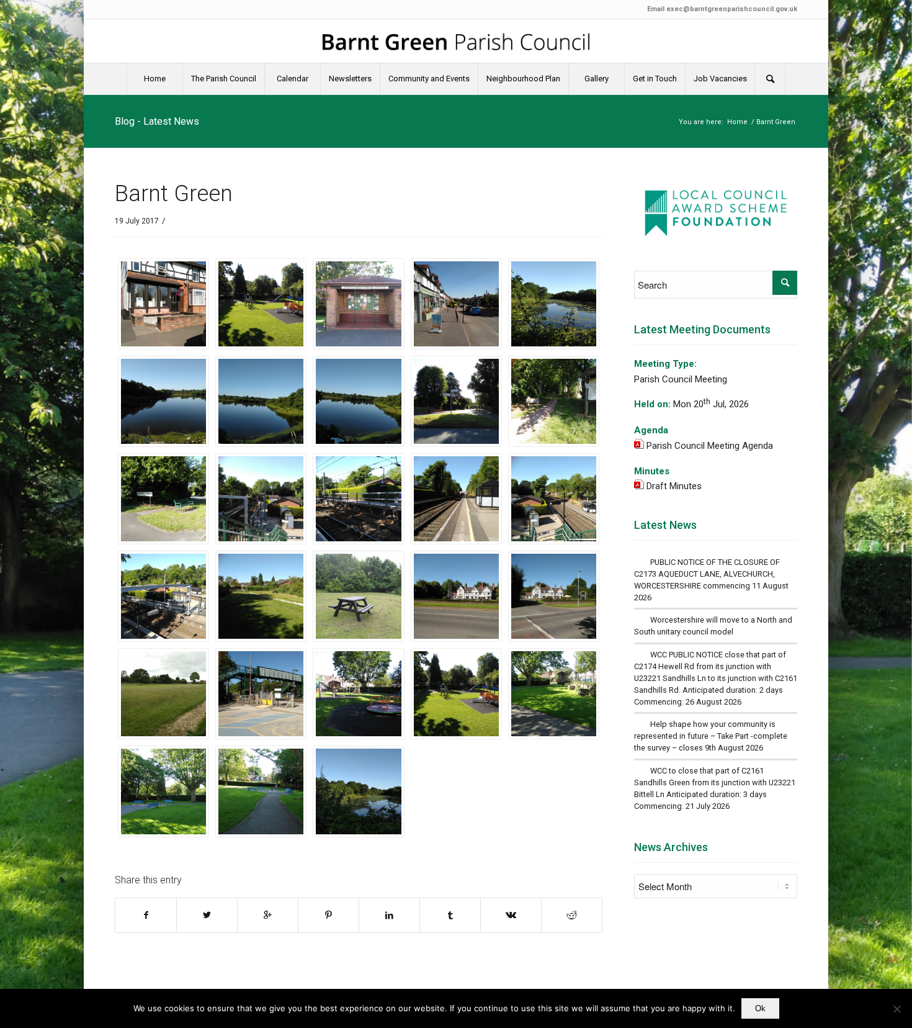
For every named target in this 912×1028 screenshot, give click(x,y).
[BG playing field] (260, 596)
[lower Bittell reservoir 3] (163, 401)
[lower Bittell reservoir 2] (260, 401)
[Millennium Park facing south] (553, 693)
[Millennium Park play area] (358, 693)
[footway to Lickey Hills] (553, 401)
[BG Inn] (456, 596)
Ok (760, 1008)
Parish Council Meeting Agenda (709, 445)
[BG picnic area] (358, 596)
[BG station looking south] (553, 498)
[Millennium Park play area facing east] (260, 303)
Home (737, 122)
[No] (896, 1009)
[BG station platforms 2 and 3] (260, 498)
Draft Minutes (674, 486)
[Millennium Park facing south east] (163, 791)
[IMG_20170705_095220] (358, 303)
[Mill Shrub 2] (358, 791)
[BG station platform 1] (456, 498)
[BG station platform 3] (358, 498)
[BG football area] (163, 693)
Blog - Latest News (157, 121)
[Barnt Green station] (260, 693)
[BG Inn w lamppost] (553, 596)
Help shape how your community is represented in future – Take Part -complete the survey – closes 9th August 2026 (710, 735)
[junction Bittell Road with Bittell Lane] (456, 401)
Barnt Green (174, 194)
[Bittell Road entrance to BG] (163, 498)
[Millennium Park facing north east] (260, 791)
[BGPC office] (163, 303)
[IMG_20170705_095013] (456, 303)
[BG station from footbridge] (163, 596)
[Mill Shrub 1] (553, 303)
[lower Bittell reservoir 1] (358, 401)
